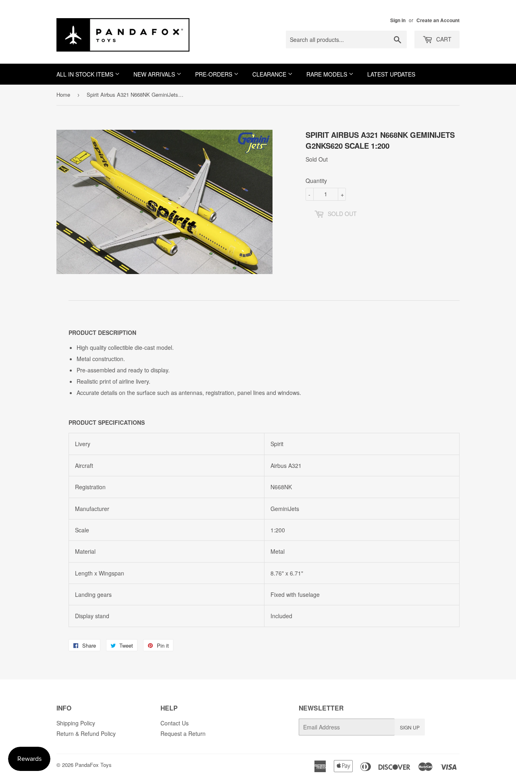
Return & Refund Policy (86, 733)
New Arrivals (155, 74)
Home (63, 94)
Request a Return (183, 733)
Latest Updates (391, 74)
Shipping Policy (75, 723)
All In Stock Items (85, 74)
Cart (443, 39)
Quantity (316, 181)
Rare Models (327, 74)
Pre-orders (214, 74)
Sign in (398, 20)
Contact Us (174, 723)
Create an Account (438, 20)
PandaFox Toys (93, 765)
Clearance (270, 74)
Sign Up (410, 727)
